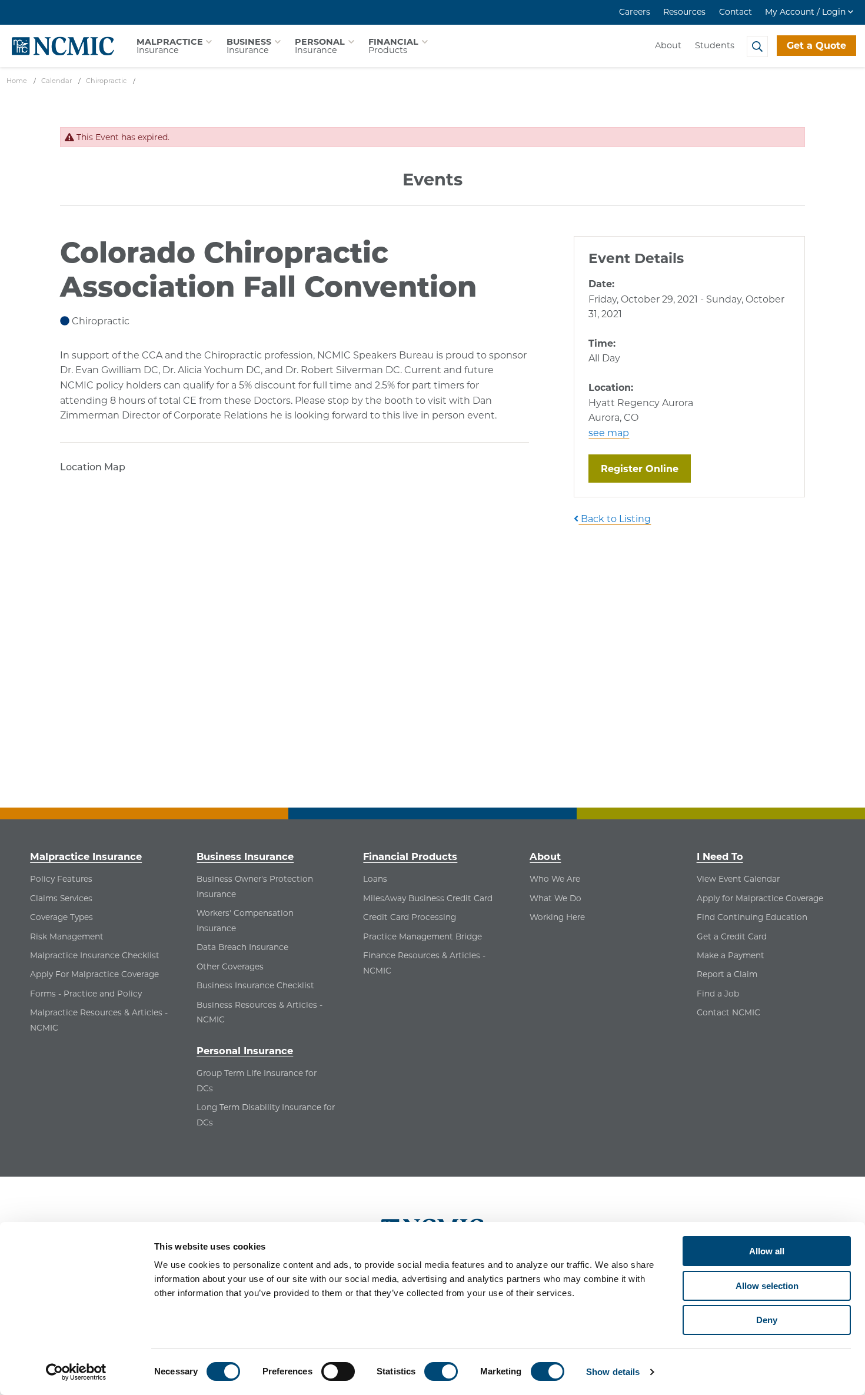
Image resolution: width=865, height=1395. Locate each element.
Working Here (557, 917)
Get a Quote (816, 45)
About (668, 45)
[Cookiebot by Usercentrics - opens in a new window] (76, 1372)
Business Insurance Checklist (255, 985)
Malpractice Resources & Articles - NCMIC (99, 1020)
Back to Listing (614, 518)
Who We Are (555, 879)
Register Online (646, 468)
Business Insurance (245, 856)
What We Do (555, 898)
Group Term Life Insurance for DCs (257, 1080)
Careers (634, 11)
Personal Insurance (245, 1051)
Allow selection (767, 1286)
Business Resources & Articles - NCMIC (259, 1012)
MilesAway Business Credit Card (428, 898)
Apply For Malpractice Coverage (94, 974)
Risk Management (67, 936)
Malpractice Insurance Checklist (94, 955)
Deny (766, 1320)
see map (608, 433)
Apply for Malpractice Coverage (760, 898)
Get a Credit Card (732, 936)
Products (393, 45)
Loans (375, 879)
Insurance (170, 45)
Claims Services (61, 898)
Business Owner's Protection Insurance (255, 886)
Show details (613, 1372)
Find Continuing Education (752, 917)
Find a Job (718, 993)
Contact (735, 11)
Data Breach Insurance (242, 947)
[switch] (338, 1371)
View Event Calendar (738, 879)
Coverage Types (61, 917)
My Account (805, 11)
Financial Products (410, 856)
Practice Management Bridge (422, 936)
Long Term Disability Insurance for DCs (266, 1114)
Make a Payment (730, 955)
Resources (684, 11)
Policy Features (61, 879)
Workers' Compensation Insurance (245, 920)
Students (714, 45)
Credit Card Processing (409, 917)
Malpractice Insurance (86, 856)
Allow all (766, 1251)
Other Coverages (230, 966)
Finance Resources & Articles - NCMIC (424, 963)
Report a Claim (727, 974)
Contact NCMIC (728, 1012)
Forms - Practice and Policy (86, 993)
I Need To (720, 856)
